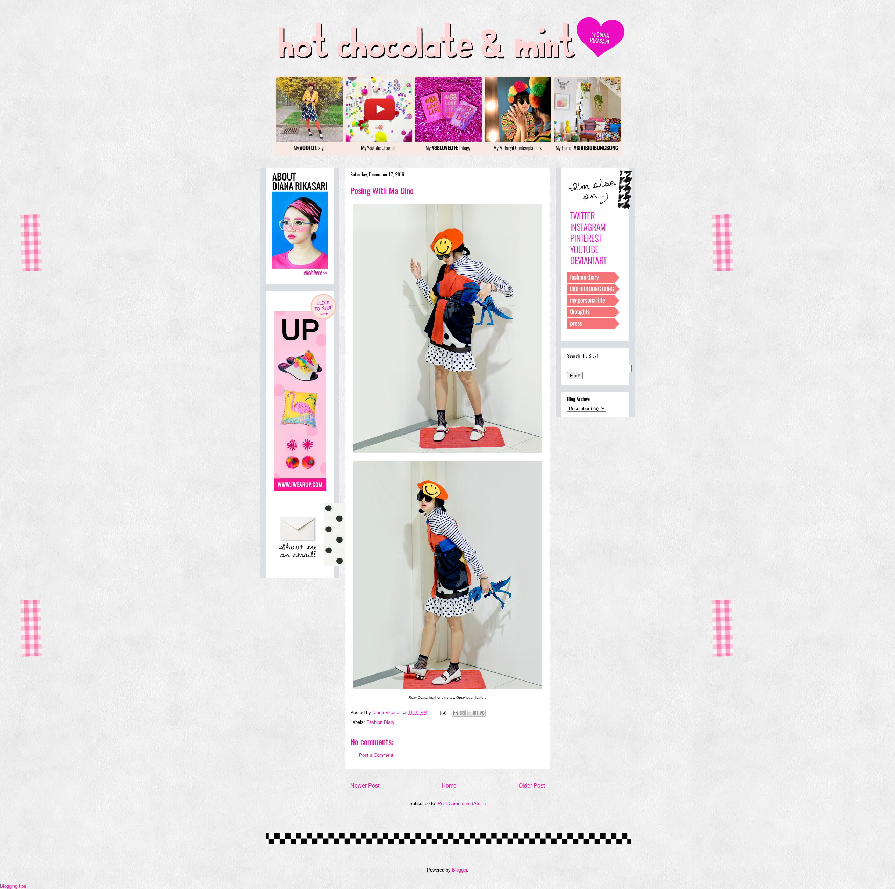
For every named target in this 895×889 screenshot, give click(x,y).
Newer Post (364, 786)
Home (449, 786)
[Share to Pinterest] (482, 713)
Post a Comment (376, 755)
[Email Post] (443, 712)
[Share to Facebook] (475, 713)
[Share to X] (468, 713)
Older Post (531, 786)
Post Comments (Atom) (462, 803)
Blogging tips (13, 886)
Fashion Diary (380, 722)
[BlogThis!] (462, 713)
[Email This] (455, 713)
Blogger (459, 870)
